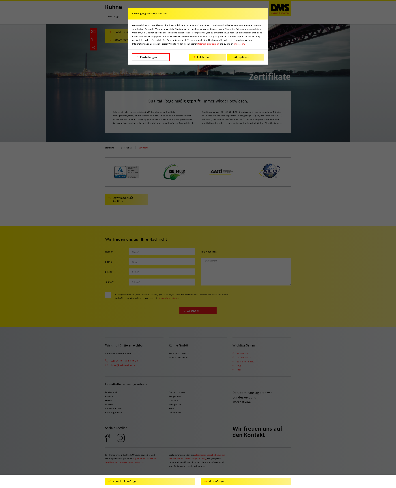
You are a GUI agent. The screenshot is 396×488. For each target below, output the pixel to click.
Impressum (239, 43)
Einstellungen (148, 57)
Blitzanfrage (216, 481)
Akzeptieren (242, 57)
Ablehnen (203, 57)
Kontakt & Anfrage (124, 481)
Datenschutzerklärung (208, 43)
